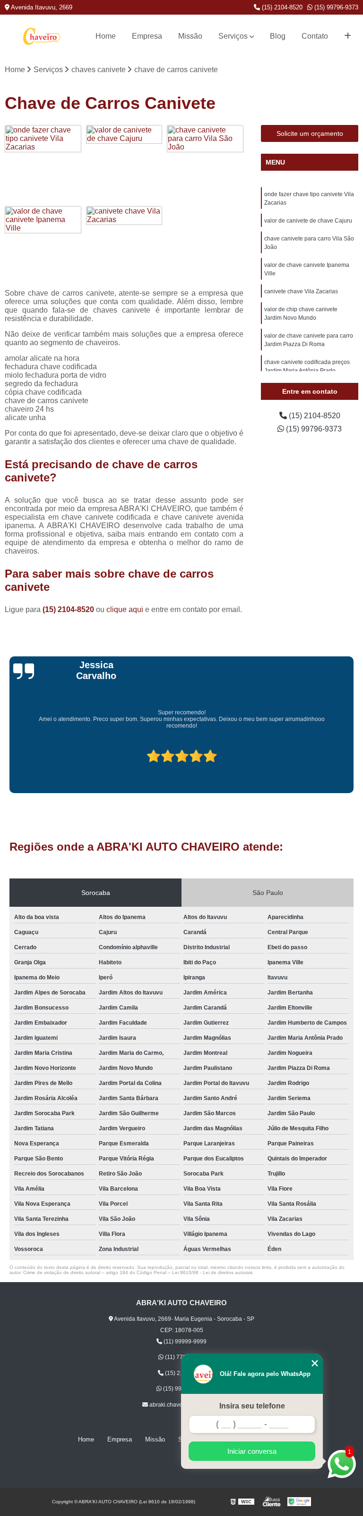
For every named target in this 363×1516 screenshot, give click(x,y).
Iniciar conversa (252, 1451)
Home (105, 36)
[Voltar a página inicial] (42, 36)
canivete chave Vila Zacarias (301, 291)
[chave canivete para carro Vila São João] (205, 163)
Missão (190, 36)
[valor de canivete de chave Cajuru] (124, 163)
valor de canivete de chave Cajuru (308, 220)
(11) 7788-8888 (184, 1357)
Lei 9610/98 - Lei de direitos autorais (212, 1272)
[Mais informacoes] (347, 36)
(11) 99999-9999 (184, 1341)
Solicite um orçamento (310, 133)
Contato (315, 36)
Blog (277, 36)
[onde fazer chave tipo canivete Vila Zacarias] (43, 163)
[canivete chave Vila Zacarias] (124, 244)
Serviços (233, 36)
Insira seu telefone (252, 1406)
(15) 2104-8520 (281, 7)
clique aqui (124, 609)
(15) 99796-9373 (335, 7)
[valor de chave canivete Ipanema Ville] (43, 244)
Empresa (147, 36)
